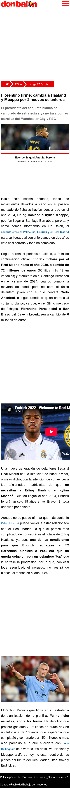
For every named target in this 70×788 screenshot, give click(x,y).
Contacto (5, 784)
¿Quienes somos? (57, 777)
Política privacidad (10, 777)
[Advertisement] (35, 45)
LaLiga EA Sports (38, 84)
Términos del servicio (33, 777)
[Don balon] (30, 4)
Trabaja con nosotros (35, 784)
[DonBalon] (5, 84)
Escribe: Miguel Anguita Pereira (35, 157)
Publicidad (17, 784)
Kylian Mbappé (10, 523)
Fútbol (18, 84)
